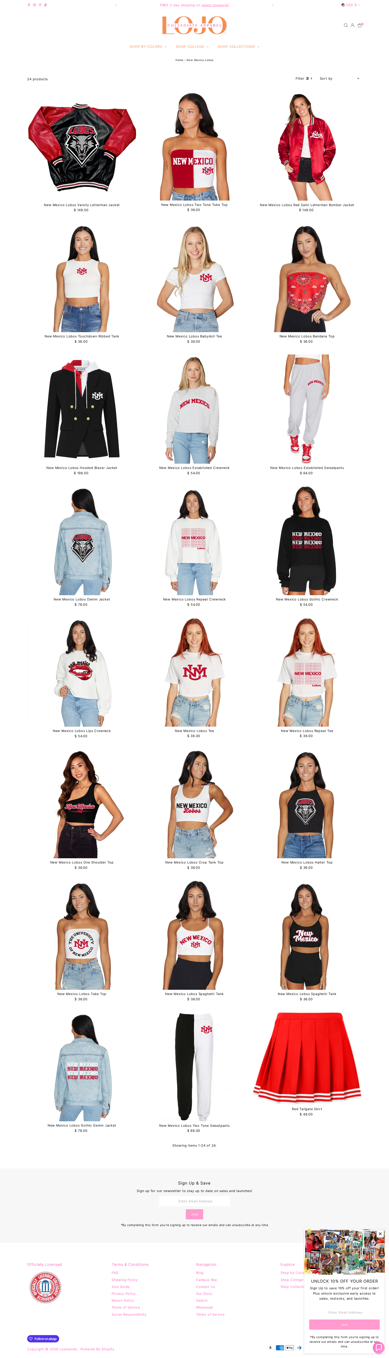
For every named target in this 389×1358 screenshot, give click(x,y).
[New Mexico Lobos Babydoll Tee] (194, 277)
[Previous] (116, 5)
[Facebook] (29, 5)
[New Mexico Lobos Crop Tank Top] (194, 803)
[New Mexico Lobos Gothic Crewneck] (307, 540)
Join (194, 1214)
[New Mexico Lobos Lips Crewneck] (82, 672)
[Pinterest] (40, 5)
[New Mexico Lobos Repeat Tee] (307, 672)
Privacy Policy (124, 1294)
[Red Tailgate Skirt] (307, 1058)
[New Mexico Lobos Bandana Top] (307, 277)
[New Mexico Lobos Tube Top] (82, 935)
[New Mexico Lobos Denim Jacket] (82, 540)
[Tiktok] (45, 5)
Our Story (204, 1294)
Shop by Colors (147, 47)
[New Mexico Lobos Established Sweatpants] (307, 409)
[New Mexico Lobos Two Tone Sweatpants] (194, 1066)
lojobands (68, 1349)
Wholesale (204, 1307)
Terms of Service (126, 1307)
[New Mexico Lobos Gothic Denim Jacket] (82, 1066)
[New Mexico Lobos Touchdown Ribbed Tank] (82, 277)
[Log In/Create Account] (352, 25)
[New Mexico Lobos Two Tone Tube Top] (194, 146)
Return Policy (123, 1300)
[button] (379, 1348)
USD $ (351, 5)
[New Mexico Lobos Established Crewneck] (194, 409)
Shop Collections (237, 47)
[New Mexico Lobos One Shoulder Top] (82, 803)
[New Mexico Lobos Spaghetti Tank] (194, 935)
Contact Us (205, 1287)
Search (202, 1300)
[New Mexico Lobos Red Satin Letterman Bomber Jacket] (307, 146)
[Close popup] (380, 1233)
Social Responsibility (129, 1314)
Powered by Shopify (97, 1349)
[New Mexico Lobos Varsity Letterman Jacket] (82, 146)
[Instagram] (34, 5)
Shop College (191, 47)
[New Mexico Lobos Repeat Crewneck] (194, 540)
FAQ (115, 1273)
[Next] (272, 5)
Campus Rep (206, 1280)
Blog (200, 1273)
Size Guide (121, 1287)
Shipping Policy (125, 1280)
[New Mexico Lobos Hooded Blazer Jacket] (82, 409)
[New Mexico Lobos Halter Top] (307, 803)
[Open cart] (360, 25)
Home (179, 60)
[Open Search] (346, 25)
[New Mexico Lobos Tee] (194, 672)
